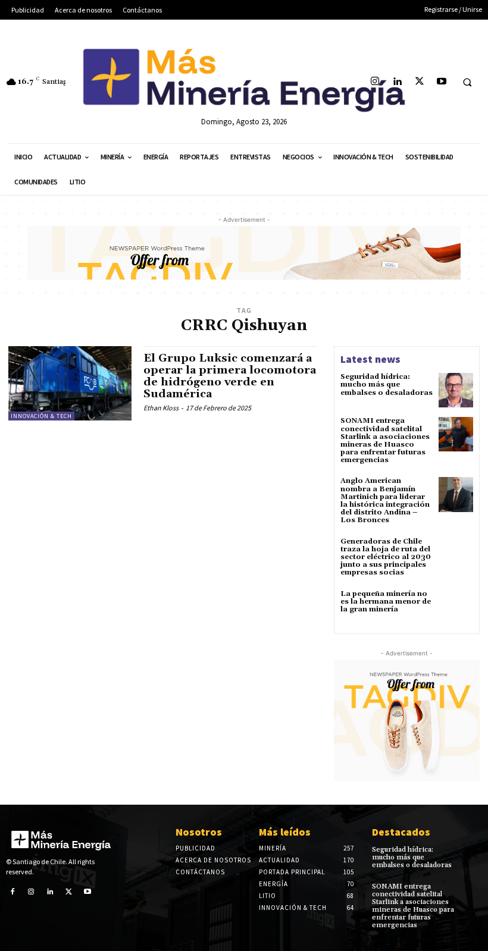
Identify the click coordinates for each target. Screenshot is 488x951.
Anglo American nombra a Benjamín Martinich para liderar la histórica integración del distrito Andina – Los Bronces (385, 500)
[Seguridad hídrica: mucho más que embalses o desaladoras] (456, 390)
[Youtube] (441, 82)
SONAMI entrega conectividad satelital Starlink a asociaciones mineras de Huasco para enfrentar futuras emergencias (385, 440)
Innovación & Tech (41, 416)
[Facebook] (12, 892)
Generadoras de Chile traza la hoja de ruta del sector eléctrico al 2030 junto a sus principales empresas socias (385, 557)
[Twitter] (419, 82)
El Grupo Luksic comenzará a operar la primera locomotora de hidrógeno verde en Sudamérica (229, 375)
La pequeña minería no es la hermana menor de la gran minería (385, 601)
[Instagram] (375, 82)
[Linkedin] (397, 82)
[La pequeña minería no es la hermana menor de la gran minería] (456, 607)
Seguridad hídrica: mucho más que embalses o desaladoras (386, 384)
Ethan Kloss (161, 407)
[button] (467, 82)
